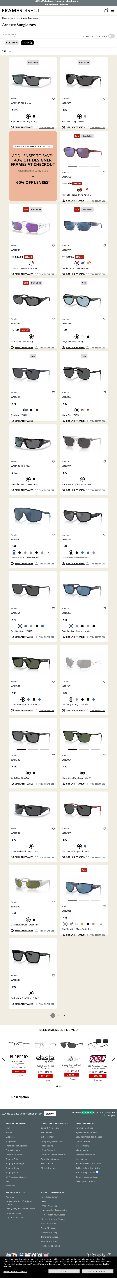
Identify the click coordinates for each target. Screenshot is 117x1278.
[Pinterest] (99, 1254)
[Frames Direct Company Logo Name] (21, 10)
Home (4, 18)
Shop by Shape (12, 1168)
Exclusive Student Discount (53, 1154)
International (82, 1159)
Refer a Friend (47, 1163)
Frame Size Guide (49, 1228)
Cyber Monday (47, 1136)
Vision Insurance (83, 1150)
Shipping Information (85, 1154)
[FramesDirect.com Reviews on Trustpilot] (91, 1114)
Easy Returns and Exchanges (89, 1136)
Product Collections (14, 1154)
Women (9, 1132)
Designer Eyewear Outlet (52, 1141)
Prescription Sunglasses (16, 1145)
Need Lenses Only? (49, 1232)
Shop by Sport (12, 1172)
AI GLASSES (8, 35)
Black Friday (46, 1132)
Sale (7, 1181)
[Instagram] (104, 1254)
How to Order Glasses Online (54, 1210)
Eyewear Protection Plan (87, 1132)
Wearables (10, 1185)
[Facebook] (88, 1254)
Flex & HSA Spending (50, 1245)
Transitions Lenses (49, 1236)
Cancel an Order (83, 1141)
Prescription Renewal (85, 1181)
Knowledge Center (49, 1197)
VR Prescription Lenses (16, 1176)
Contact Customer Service (87, 1176)
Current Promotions (50, 1127)
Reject (64, 1271)
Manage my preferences (15, 1272)
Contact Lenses (13, 1150)
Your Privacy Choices (85, 1172)
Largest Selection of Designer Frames (19, 1202)
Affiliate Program (48, 1168)
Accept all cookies (98, 1271)
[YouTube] (109, 1254)
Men (8, 1127)
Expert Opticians (13, 1213)
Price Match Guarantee (51, 1159)
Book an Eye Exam (49, 1241)
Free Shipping (47, 1145)
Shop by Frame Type (15, 1163)
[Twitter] (94, 1254)
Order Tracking (82, 1145)
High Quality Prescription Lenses (20, 1208)
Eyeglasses (10, 1136)
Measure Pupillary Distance (53, 1219)
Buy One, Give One (14, 1217)
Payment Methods (84, 1127)
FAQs (43, 1201)
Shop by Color (12, 1159)
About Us (10, 1197)
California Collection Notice (88, 1168)
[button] (113, 1058)
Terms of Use (55, 1264)
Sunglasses (14, 18)
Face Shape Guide (49, 1223)
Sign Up (50, 1113)
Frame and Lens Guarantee (88, 1163)
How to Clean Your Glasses (53, 1214)
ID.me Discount (48, 1150)
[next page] (64, 1015)
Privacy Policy (37, 1264)
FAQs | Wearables (49, 1205)
